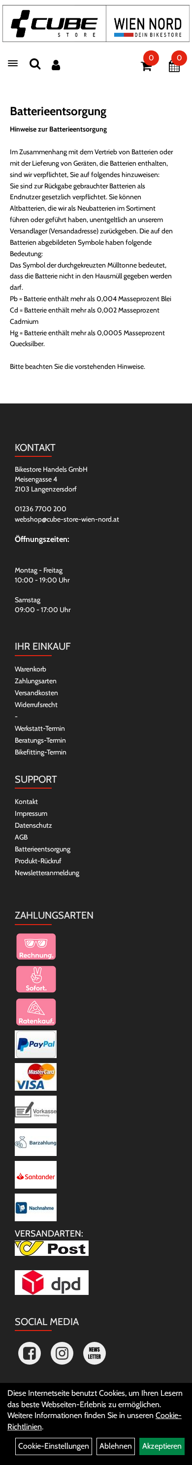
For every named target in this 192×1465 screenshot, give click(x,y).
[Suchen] (35, 63)
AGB (21, 837)
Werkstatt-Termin (40, 728)
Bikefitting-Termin (40, 752)
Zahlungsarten (36, 680)
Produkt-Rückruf (38, 860)
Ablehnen (115, 1446)
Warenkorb (30, 669)
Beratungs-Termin (40, 740)
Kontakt (26, 801)
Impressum (31, 813)
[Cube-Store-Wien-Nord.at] (96, 23)
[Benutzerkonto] (56, 65)
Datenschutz (33, 825)
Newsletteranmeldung (47, 872)
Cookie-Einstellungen (53, 1446)
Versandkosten (36, 692)
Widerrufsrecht (36, 704)
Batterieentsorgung (42, 848)
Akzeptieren (162, 1446)
